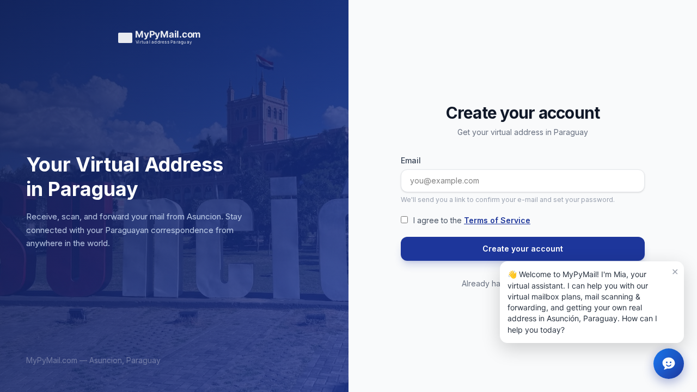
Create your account (522, 248)
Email (411, 160)
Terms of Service (497, 220)
